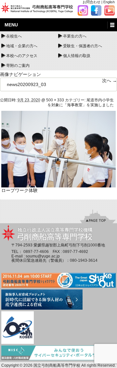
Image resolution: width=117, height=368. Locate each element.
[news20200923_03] (58, 149)
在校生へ (14, 36)
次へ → (109, 80)
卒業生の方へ (74, 36)
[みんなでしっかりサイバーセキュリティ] (58, 353)
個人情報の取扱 (76, 56)
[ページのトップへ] (98, 216)
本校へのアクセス (21, 56)
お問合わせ (91, 2)
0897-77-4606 (36, 252)
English (109, 2)
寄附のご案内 (18, 65)
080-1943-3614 (84, 260)
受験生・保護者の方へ (82, 46)
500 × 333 (55, 100)
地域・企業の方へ (21, 46)
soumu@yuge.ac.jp (43, 256)
